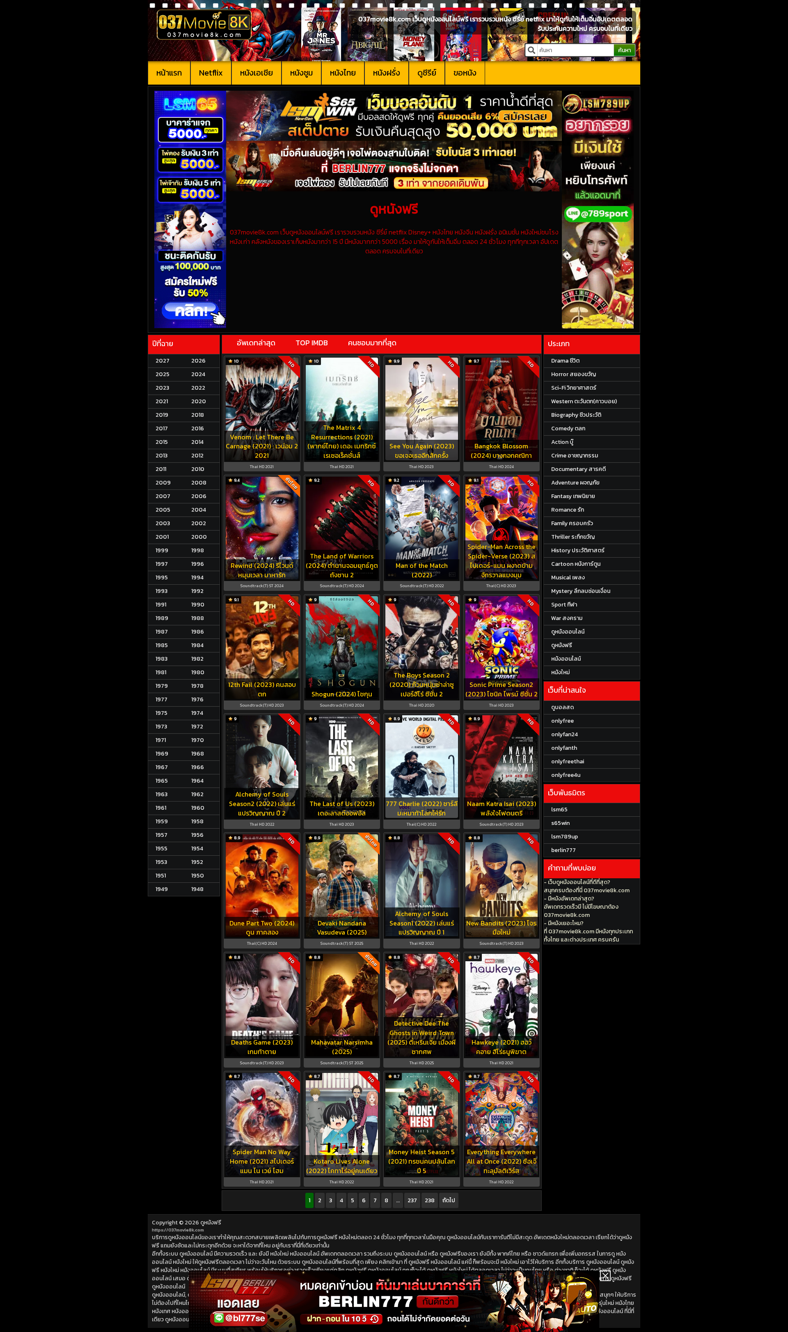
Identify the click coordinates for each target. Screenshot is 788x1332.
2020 (198, 401)
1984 (197, 645)
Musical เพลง (568, 577)
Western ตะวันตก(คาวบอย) (584, 401)
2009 (163, 482)
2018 (197, 415)
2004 (198, 509)
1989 (162, 618)
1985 (162, 645)
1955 (161, 848)
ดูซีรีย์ (426, 73)
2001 (162, 537)
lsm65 (559, 809)
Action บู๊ (562, 442)
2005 (163, 509)
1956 (197, 835)
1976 (197, 699)
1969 (162, 753)
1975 (161, 713)
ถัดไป (448, 1200)
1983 (161, 659)
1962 (197, 794)
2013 (161, 455)
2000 (199, 537)
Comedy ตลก (568, 428)
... (398, 1200)
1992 (197, 591)
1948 (197, 889)
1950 (197, 875)
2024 (198, 374)
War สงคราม (566, 618)
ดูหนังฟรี (210, 1222)
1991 (161, 604)
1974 (197, 713)
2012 (197, 455)
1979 (162, 686)
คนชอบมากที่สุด (372, 342)
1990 (197, 604)
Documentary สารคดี (578, 469)
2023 (162, 388)
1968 (197, 753)
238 (430, 1200)
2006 (198, 496)
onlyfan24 (564, 734)
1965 (162, 780)
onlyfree (562, 721)
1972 (197, 726)
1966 (197, 767)
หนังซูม (301, 73)
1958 (197, 821)
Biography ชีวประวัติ (576, 415)
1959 (162, 821)
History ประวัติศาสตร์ (578, 550)
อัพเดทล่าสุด (256, 342)
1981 (161, 672)
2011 (161, 469)
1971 (161, 740)
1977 (161, 699)
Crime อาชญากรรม (574, 455)
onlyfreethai (567, 761)
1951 (161, 875)
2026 (198, 360)
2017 (162, 428)
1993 (161, 591)
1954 (197, 848)
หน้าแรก (169, 73)
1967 (162, 767)
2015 (162, 442)
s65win (560, 823)
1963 (161, 794)
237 (412, 1200)
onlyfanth (564, 748)
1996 (197, 564)
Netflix (211, 73)
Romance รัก (567, 509)
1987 (162, 631)
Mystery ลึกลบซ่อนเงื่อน (580, 591)
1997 (162, 564)
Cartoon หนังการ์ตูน (575, 564)
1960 (197, 808)
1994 (197, 577)
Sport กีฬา (564, 604)
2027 (163, 360)
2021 (162, 401)
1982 (197, 659)
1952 (197, 862)
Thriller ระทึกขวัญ (573, 537)
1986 (197, 631)
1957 (161, 835)
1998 (197, 550)
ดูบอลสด (562, 707)
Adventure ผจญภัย (575, 482)
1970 (197, 740)
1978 (197, 686)
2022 (198, 388)
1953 (161, 862)
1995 (162, 577)
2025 (163, 374)
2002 (198, 523)
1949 (162, 889)
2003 (163, 523)
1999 (162, 550)
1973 (161, 726)
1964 (197, 780)
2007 (163, 496)
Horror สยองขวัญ (573, 374)
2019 (162, 415)
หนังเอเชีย (256, 73)
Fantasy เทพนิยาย (573, 496)
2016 (197, 428)
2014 (197, 442)
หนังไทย (343, 73)
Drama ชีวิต (565, 360)
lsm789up (564, 836)
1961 (161, 808)
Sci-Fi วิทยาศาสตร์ (573, 388)
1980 (197, 672)
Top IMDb (312, 342)
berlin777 (563, 850)
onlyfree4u (565, 775)
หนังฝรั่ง (386, 73)
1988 (197, 618)
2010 (197, 469)
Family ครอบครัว (572, 523)
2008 (198, 482)
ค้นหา (624, 50)
